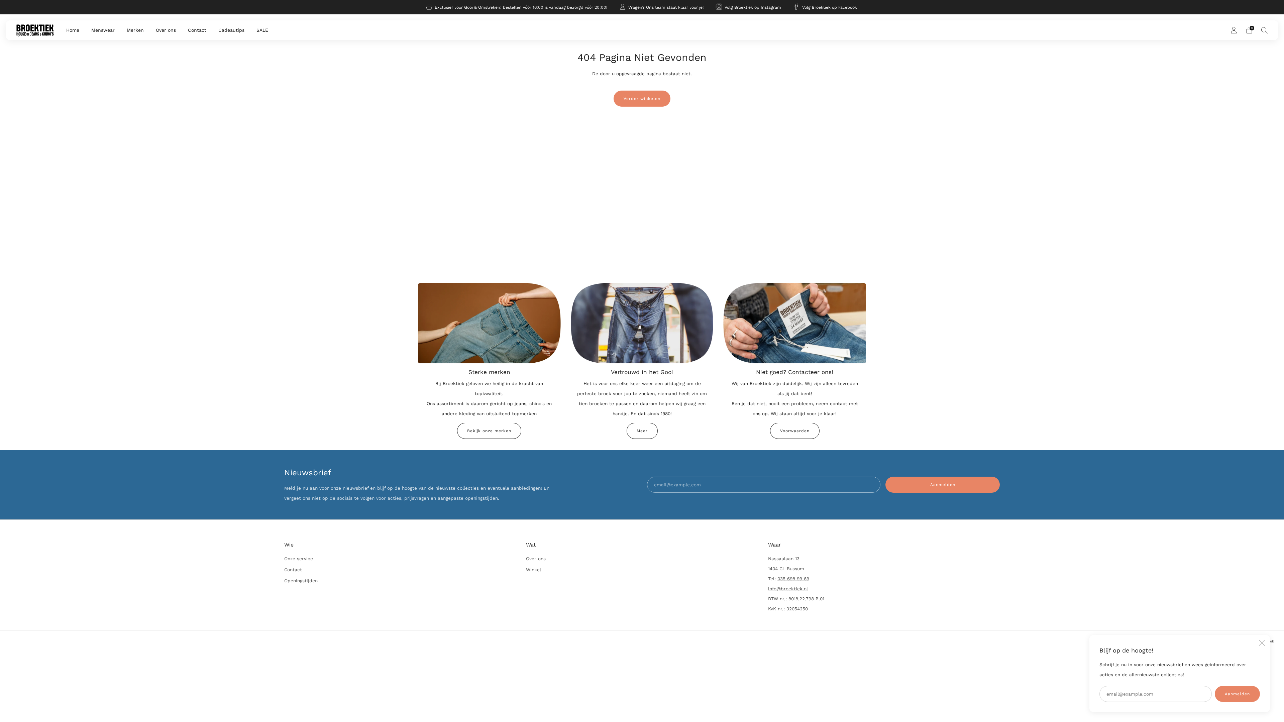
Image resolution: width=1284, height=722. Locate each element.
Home (72, 30)
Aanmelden (1237, 694)
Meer (642, 431)
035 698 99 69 (793, 578)
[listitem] (517, 7)
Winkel (533, 569)
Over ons (166, 30)
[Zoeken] (1264, 30)
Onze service (298, 558)
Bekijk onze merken (489, 431)
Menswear (103, 30)
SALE (262, 30)
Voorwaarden (795, 431)
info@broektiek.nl (788, 588)
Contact (197, 30)
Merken (135, 30)
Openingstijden (301, 580)
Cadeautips (231, 30)
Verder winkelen (642, 98)
